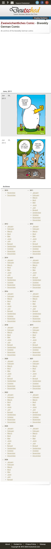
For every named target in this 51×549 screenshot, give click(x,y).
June (35, 205)
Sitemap (43, 544)
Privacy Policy (31, 544)
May (34, 203)
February (36, 195)
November (11, 193)
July (34, 208)
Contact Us (18, 544)
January (36, 193)
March (35, 198)
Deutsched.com (34, 547)
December (11, 195)
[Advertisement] (25, 61)
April (34, 200)
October (36, 215)
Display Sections (40, 18)
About (7, 544)
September (37, 213)
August (35, 210)
